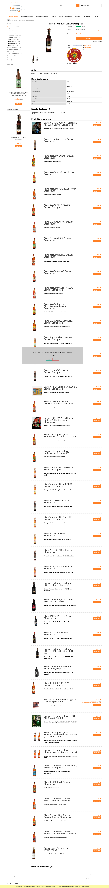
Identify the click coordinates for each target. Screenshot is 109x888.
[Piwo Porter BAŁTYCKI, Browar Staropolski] (37, 144)
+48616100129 (85, 876)
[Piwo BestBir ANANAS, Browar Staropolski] (37, 161)
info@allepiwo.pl (86, 878)
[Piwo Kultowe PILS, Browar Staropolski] (37, 243)
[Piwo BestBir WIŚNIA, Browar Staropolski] (37, 260)
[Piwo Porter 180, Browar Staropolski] (37, 638)
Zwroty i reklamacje (11, 876)
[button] (86, 45)
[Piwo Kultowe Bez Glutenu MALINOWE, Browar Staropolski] (37, 837)
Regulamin (66, 876)
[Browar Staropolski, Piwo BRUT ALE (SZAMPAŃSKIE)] (37, 721)
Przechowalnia (29, 878)
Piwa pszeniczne (13, 35)
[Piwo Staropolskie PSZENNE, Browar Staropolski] (37, 522)
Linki (65, 878)
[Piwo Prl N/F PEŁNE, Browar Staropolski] (37, 572)
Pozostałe (12, 45)
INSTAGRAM (85, 880)
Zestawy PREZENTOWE (13, 53)
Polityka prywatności (68, 874)
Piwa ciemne (12, 39)
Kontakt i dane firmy (87, 874)
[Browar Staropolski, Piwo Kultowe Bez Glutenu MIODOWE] (37, 440)
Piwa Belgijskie (13, 37)
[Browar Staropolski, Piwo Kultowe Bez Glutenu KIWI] (37, 456)
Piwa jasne (12, 29)
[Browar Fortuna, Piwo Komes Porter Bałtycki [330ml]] (37, 672)
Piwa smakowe (13, 43)
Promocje (9, 60)
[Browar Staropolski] (74, 55)
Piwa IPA (11, 33)
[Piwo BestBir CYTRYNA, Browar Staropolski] (37, 177)
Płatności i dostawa (49, 874)
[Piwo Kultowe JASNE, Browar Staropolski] (37, 227)
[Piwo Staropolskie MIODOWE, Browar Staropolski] (37, 489)
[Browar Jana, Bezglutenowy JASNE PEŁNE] (37, 853)
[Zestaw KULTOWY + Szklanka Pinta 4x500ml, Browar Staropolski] (37, 423)
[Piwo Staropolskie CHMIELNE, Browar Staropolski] (37, 342)
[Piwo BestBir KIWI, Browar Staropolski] (37, 787)
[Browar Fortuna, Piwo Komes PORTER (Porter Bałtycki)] (37, 588)
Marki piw (9, 55)
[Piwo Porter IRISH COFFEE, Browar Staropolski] (37, 375)
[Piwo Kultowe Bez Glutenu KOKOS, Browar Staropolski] (37, 804)
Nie (55, 359)
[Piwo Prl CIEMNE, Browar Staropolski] (37, 506)
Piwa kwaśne (12, 41)
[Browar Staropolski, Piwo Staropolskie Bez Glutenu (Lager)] (37, 754)
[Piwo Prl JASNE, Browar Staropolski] (37, 539)
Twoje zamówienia (30, 874)
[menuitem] (13, 16)
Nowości (9, 58)
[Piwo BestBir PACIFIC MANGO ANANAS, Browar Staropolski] (37, 407)
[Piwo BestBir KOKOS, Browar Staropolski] (37, 276)
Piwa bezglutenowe (12, 47)
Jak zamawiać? (10, 874)
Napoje (9, 51)
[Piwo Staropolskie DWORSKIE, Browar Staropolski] (37, 473)
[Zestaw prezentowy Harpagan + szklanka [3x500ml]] (37, 705)
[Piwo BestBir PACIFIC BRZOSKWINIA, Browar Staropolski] (37, 309)
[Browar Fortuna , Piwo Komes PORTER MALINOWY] (37, 605)
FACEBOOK (85, 881)
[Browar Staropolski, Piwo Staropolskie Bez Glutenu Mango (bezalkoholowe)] (37, 736)
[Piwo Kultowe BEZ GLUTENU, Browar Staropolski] (37, 326)
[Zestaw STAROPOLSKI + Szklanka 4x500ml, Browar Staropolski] (37, 128)
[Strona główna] (18, 8)
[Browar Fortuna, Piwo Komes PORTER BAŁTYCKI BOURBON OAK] (37, 653)
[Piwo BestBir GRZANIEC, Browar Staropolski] (37, 194)
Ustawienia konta (29, 876)
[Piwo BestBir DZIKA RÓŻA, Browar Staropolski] (37, 688)
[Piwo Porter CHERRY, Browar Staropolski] (37, 555)
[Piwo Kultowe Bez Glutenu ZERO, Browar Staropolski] (37, 771)
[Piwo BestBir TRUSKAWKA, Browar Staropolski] (37, 210)
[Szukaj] (77, 5)
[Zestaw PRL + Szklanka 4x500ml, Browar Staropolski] (37, 391)
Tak (49, 359)
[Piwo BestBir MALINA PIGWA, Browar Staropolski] (37, 293)
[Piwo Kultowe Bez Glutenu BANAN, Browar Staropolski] (37, 820)
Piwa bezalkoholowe (12, 49)
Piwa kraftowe (11, 26)
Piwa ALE (11, 31)
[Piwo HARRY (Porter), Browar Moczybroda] (37, 621)
